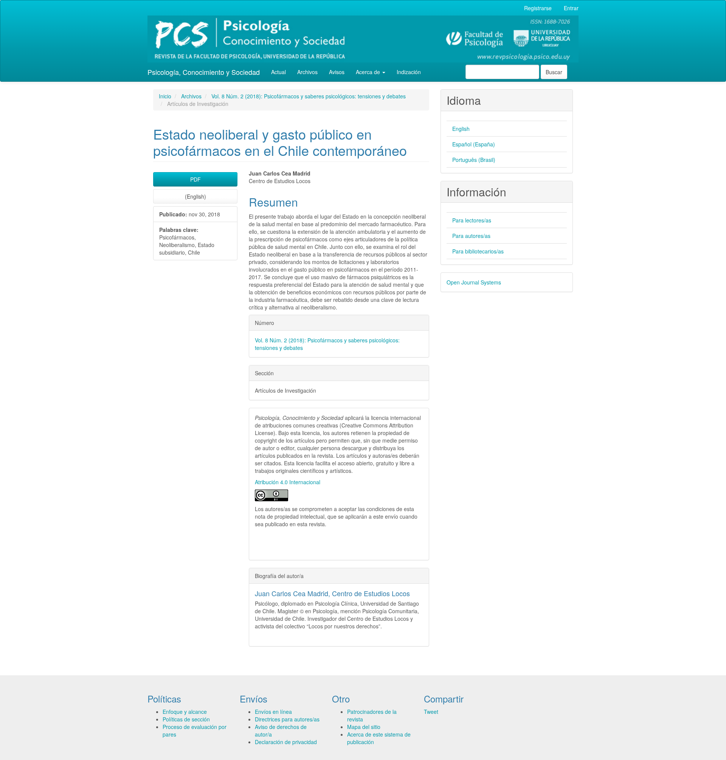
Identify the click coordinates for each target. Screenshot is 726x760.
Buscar (554, 72)
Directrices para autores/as (287, 719)
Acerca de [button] (369, 72)
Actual (278, 72)
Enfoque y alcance (185, 711)
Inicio (165, 96)
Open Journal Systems (474, 282)
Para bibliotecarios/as (478, 251)
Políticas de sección (186, 719)
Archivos (307, 72)
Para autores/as (471, 235)
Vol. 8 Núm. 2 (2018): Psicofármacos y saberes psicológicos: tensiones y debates (308, 96)
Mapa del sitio (363, 726)
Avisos (336, 72)
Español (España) (473, 144)
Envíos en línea (273, 711)
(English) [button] (195, 196)
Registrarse (538, 8)
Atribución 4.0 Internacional (287, 482)
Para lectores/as (471, 220)
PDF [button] (195, 179)
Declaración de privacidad (286, 742)
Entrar (571, 8)
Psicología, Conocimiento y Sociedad (203, 72)
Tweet (431, 711)
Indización (409, 72)
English (461, 128)
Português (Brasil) (473, 159)
